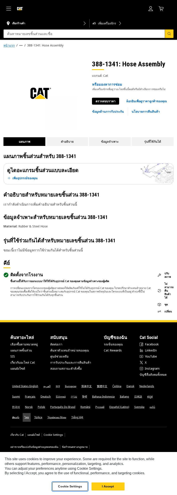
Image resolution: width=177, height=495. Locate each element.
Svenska (139, 407)
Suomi (16, 396)
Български (70, 386)
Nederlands (146, 386)
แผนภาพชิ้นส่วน (21, 350)
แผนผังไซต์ (17, 368)
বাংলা (58, 386)
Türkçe (38, 417)
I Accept (108, 486)
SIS (12, 356)
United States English (25, 386)
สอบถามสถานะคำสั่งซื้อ (66, 368)
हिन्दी (84, 396)
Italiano (124, 396)
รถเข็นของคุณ (113, 344)
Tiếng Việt (77, 417)
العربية (47, 386)
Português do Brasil (62, 407)
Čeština (116, 386)
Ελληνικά (61, 396)
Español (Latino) (119, 407)
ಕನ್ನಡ (150, 396)
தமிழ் (152, 407)
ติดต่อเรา (56, 344)
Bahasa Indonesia (103, 396)
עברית (74, 396)
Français (30, 396)
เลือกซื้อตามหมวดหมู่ (24, 344)
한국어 (16, 407)
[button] (147, 101)
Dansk (130, 386)
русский (99, 407)
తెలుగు (15, 417)
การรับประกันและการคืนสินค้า (70, 362)
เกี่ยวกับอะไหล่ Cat (22, 362)
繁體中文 (102, 386)
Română (85, 407)
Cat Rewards (113, 350)
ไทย (26, 417)
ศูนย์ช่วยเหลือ (59, 356)
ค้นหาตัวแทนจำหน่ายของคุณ (69, 350)
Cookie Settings (53, 435)
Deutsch (46, 396)
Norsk (29, 407)
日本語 (138, 396)
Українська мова (56, 417)
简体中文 (86, 386)
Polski (41, 407)
